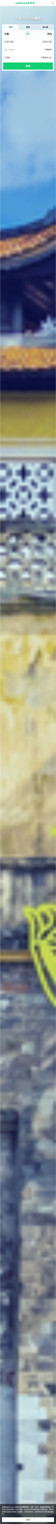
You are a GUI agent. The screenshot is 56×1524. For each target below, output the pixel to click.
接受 (28, 1519)
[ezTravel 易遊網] (28, 3)
